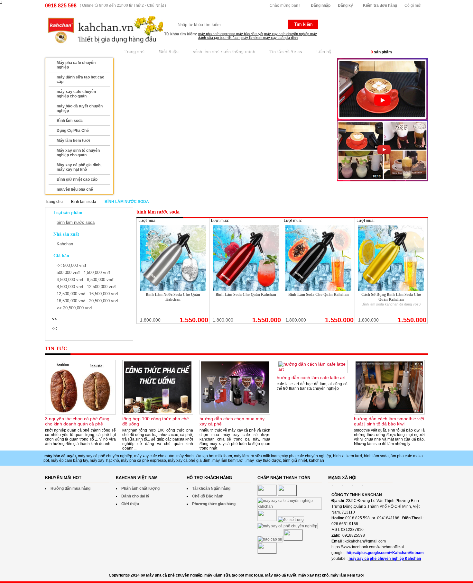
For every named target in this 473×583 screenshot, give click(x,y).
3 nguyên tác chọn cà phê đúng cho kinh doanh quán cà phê (77, 421)
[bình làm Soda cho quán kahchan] (246, 289)
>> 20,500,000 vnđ (74, 307)
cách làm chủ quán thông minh (223, 51)
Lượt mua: (147, 220)
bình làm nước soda (76, 222)
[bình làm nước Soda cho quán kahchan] (173, 289)
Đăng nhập (320, 5)
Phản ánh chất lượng (140, 488)
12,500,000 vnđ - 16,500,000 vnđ (87, 293)
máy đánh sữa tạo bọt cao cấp (80, 79)
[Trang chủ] (104, 30)
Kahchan (65, 243)
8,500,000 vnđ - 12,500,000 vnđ (86, 286)
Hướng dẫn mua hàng (70, 488)
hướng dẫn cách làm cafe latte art (311, 377)
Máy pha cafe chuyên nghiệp (76, 64)
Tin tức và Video (285, 51)
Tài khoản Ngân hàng (211, 488)
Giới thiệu (168, 51)
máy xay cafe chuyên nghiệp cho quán (76, 93)
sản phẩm (381, 52)
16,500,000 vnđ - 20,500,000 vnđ (87, 300)
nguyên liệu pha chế (75, 189)
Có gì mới (413, 5)
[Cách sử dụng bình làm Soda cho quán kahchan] (391, 289)
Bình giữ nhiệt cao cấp (77, 179)
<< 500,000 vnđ (71, 265)
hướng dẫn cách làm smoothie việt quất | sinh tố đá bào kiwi (389, 421)
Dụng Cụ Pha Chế (73, 130)
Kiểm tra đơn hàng (380, 5)
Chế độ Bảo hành (207, 496)
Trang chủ (134, 51)
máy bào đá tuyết (249, 34)
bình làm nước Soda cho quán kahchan (173, 297)
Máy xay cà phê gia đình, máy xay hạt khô (79, 167)
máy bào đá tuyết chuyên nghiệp (80, 108)
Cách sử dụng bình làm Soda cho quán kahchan (391, 297)
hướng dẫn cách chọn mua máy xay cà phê (231, 421)
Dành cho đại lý (135, 496)
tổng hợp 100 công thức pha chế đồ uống (155, 421)
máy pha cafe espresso (216, 34)
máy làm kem (251, 38)
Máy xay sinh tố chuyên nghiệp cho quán (78, 152)
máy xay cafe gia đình (280, 38)
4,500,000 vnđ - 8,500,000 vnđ (85, 279)
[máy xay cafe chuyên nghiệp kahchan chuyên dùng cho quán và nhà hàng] (382, 180)
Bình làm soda (70, 120)
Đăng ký (345, 5)
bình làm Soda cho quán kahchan (246, 294)
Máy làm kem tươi (73, 140)
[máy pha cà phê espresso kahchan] (382, 118)
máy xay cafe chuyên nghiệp (286, 34)
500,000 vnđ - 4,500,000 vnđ (83, 272)
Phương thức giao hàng (214, 504)
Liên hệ (323, 51)
